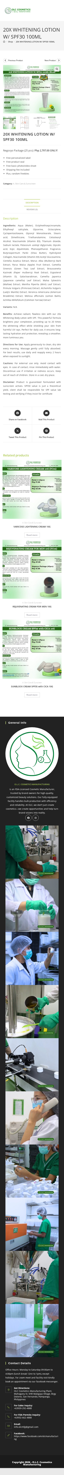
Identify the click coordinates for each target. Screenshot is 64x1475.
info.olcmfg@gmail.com (26, 1426)
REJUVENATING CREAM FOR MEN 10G (32, 606)
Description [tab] (32, 202)
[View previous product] (5, 60)
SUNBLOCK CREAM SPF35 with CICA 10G (32, 686)
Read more (32, 535)
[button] (56, 69)
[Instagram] (35, 818)
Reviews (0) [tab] (32, 209)
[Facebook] (28, 818)
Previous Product (15, 60)
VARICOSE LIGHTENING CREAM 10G (32, 526)
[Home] (4, 41)
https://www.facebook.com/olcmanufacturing (36, 1437)
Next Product (50, 60)
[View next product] (59, 60)
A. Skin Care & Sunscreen (24, 183)
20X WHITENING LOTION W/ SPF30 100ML (35, 41)
